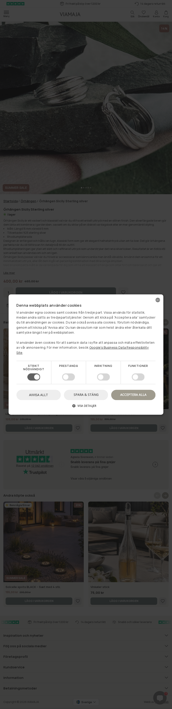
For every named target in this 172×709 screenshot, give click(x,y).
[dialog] (86, 354)
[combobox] (158, 300)
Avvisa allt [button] (38, 395)
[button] (85, 407)
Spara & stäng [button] (86, 394)
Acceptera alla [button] (133, 394)
